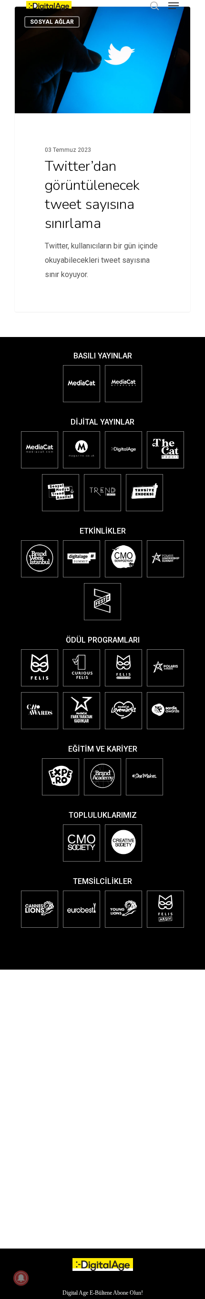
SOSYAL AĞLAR (52, 22)
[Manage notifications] (21, 1278)
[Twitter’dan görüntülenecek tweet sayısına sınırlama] (102, 159)
